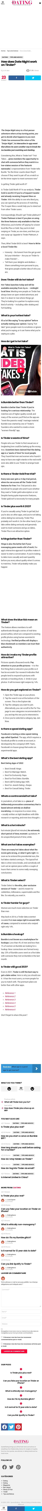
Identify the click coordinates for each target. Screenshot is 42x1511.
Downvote (32, 1088)
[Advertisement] (21, 27)
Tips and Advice (27, 1123)
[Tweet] (33, 1508)
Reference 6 (10, 1009)
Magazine (6, 1485)
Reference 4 (10, 1003)
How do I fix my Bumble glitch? (16, 1237)
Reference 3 (10, 999)
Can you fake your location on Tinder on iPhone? (21, 1210)
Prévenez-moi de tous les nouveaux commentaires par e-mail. (16, 1338)
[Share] (16, 1508)
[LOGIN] (40, 3)
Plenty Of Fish (8, 1489)
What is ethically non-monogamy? (18, 1224)
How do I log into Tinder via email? (17, 1168)
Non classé (7, 1487)
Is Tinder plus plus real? (12, 1126)
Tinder (5, 1492)
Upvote (9, 1088)
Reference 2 (10, 996)
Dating (16, 1123)
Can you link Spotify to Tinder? (16, 1263)
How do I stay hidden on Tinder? (17, 1158)
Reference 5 (10, 1006)
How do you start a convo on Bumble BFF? (19, 1137)
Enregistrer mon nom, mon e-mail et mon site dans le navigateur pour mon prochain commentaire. (19, 1332)
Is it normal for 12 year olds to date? (18, 1250)
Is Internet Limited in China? (14, 1177)
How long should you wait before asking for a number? (20, 1148)
